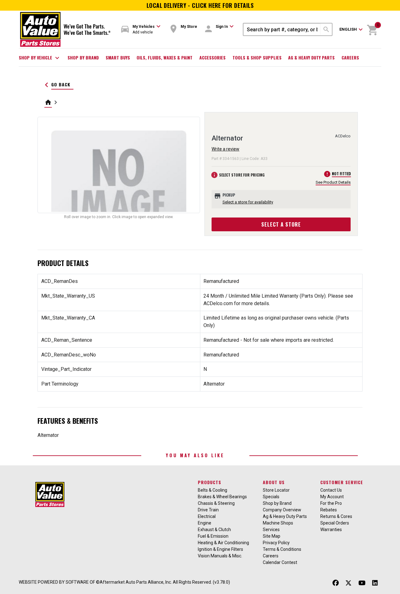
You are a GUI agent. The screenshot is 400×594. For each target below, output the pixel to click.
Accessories (212, 57)
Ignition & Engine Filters (220, 549)
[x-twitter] (348, 583)
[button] (141, 29)
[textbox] (282, 29)
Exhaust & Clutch (214, 529)
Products (209, 482)
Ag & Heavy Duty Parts (311, 57)
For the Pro (331, 503)
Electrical (207, 516)
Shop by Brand (83, 57)
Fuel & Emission (213, 536)
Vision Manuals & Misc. (220, 555)
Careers (350, 57)
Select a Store (281, 224)
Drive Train (208, 509)
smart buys (118, 57)
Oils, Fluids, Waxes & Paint (164, 57)
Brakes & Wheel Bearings (222, 496)
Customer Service (341, 482)
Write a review (225, 148)
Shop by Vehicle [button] (40, 58)
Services (271, 529)
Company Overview (282, 509)
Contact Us (331, 490)
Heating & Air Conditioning (223, 542)
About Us (274, 482)
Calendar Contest (280, 562)
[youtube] (362, 583)
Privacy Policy (276, 542)
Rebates (328, 509)
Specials (271, 496)
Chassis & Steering (216, 503)
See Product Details (333, 182)
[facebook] (335, 583)
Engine (204, 522)
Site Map (271, 536)
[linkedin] (375, 583)
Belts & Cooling (212, 490)
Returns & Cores (336, 516)
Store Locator (276, 490)
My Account (332, 496)
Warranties (331, 529)
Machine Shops (278, 522)
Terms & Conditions (282, 549)
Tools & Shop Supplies (257, 57)
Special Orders (334, 522)
